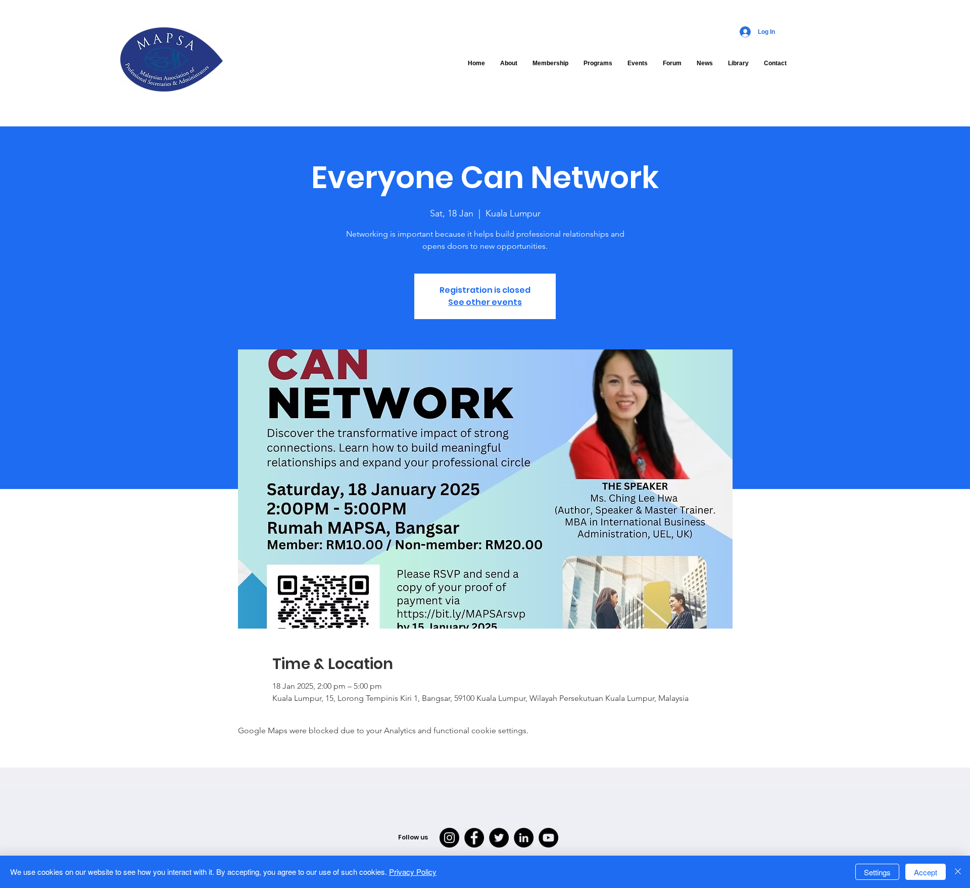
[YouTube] (548, 838)
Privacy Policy (413, 871)
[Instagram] (449, 838)
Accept (925, 872)
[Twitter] (499, 838)
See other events (485, 302)
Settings (877, 872)
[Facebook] (474, 838)
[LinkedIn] (524, 838)
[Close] (958, 872)
